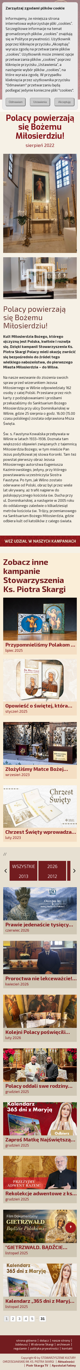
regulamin (20, 1348)
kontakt (67, 1348)
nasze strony (61, 1340)
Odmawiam (16, 102)
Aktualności (66, 1361)
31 (43, 1319)
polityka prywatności (44, 1348)
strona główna (26, 1340)
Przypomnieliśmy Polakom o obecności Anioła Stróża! (39, 647)
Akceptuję (64, 102)
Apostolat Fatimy (64, 1365)
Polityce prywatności (32, 39)
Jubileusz (21, 1344)
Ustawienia (40, 102)
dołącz (44, 1340)
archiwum (63, 1344)
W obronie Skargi (42, 1344)
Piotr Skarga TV (37, 1365)
